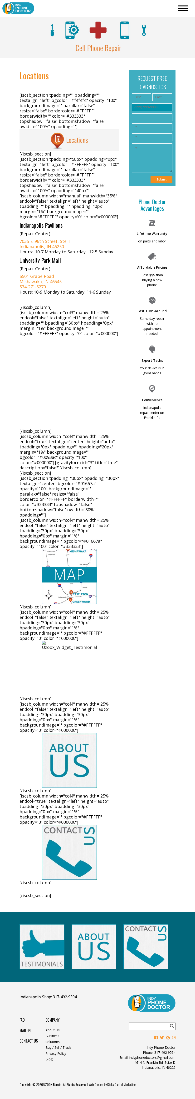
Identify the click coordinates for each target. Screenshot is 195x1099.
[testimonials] (69, 668)
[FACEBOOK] (156, 1037)
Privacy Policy (55, 1053)
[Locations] (69, 576)
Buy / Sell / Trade (58, 1047)
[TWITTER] (162, 1037)
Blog (49, 1059)
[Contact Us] (69, 852)
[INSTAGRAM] (174, 1037)
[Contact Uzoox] (145, 967)
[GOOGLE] (168, 1037)
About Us (52, 1030)
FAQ (22, 1020)
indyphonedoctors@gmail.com (152, 1057)
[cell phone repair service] (94, 967)
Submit (161, 179)
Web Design (96, 1084)
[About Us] (69, 760)
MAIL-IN (25, 1030)
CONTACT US (29, 1041)
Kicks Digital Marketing (121, 1084)
